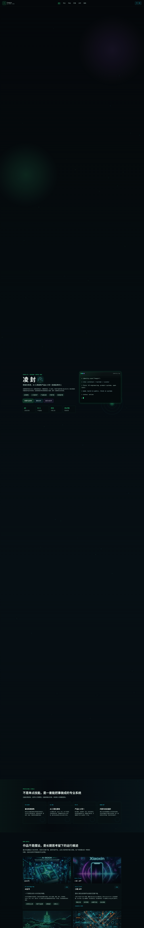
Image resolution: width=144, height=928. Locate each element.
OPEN (67, 887)
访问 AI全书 (48, 401)
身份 (59, 3)
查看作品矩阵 (28, 401)
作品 (69, 3)
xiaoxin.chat (79, 906)
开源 (74, 3)
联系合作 (38, 401)
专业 (64, 3)
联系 (85, 3)
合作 (79, 3)
